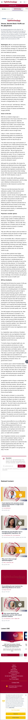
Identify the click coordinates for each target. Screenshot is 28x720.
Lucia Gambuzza (6, 508)
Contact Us (14, 674)
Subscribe (21, 466)
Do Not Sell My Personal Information (14, 676)
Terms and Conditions (14, 673)
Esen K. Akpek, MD (15, 618)
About (14, 665)
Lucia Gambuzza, (7, 618)
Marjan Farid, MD (7, 589)
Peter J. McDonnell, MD (8, 562)
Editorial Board (14, 671)
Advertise (14, 666)
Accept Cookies (15, 717)
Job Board (14, 677)
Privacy (14, 668)
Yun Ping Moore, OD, (7, 535)
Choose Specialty (12, 5)
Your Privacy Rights (14, 679)
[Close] (25, 695)
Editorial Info (14, 669)
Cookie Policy (11, 707)
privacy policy (4, 469)
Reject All (16, 713)
